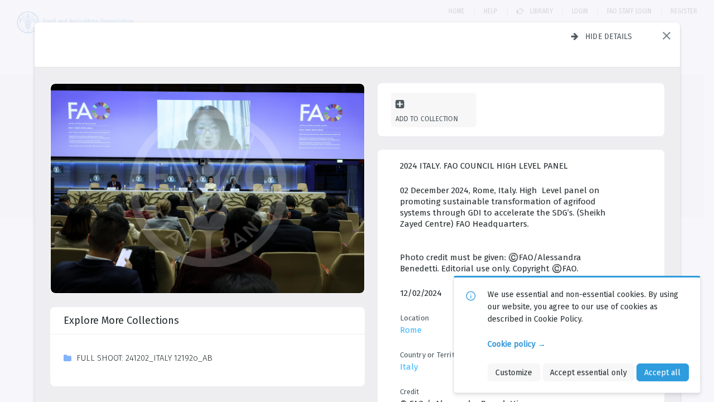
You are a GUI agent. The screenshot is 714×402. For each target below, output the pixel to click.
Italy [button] (409, 367)
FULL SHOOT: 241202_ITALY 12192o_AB (144, 358)
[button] (666, 35)
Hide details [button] (609, 36)
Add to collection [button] (426, 118)
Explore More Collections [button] (121, 320)
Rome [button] (411, 330)
